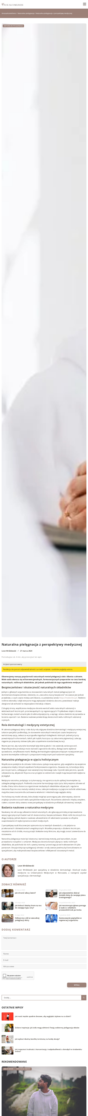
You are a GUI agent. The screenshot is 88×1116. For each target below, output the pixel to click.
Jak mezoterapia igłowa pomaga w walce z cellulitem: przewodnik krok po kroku (72, 907)
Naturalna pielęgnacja (13, 26)
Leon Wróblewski (9, 651)
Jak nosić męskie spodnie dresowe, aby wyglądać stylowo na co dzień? (43, 1016)
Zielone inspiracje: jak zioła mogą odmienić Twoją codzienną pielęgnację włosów (47, 1028)
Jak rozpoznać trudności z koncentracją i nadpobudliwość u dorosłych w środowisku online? (48, 1050)
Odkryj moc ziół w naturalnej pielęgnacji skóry (27, 919)
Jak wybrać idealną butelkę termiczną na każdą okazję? (37, 1039)
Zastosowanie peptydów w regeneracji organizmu (70, 919)
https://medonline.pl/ (68, 698)
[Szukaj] (83, 997)
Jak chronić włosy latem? (25, 893)
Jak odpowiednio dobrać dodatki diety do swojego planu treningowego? (72, 895)
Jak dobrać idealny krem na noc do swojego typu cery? (28, 906)
